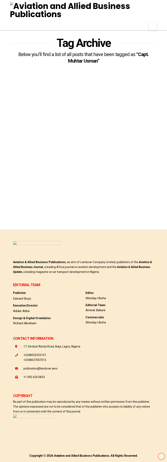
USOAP (34, 212)
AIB (15, 193)
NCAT (68, 202)
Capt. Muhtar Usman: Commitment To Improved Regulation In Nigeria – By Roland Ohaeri (42, 135)
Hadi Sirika (20, 202)
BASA (28, 193)
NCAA (53, 202)
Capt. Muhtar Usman (54, 193)
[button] (153, 26)
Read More (24, 179)
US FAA (17, 212)
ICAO (39, 202)
